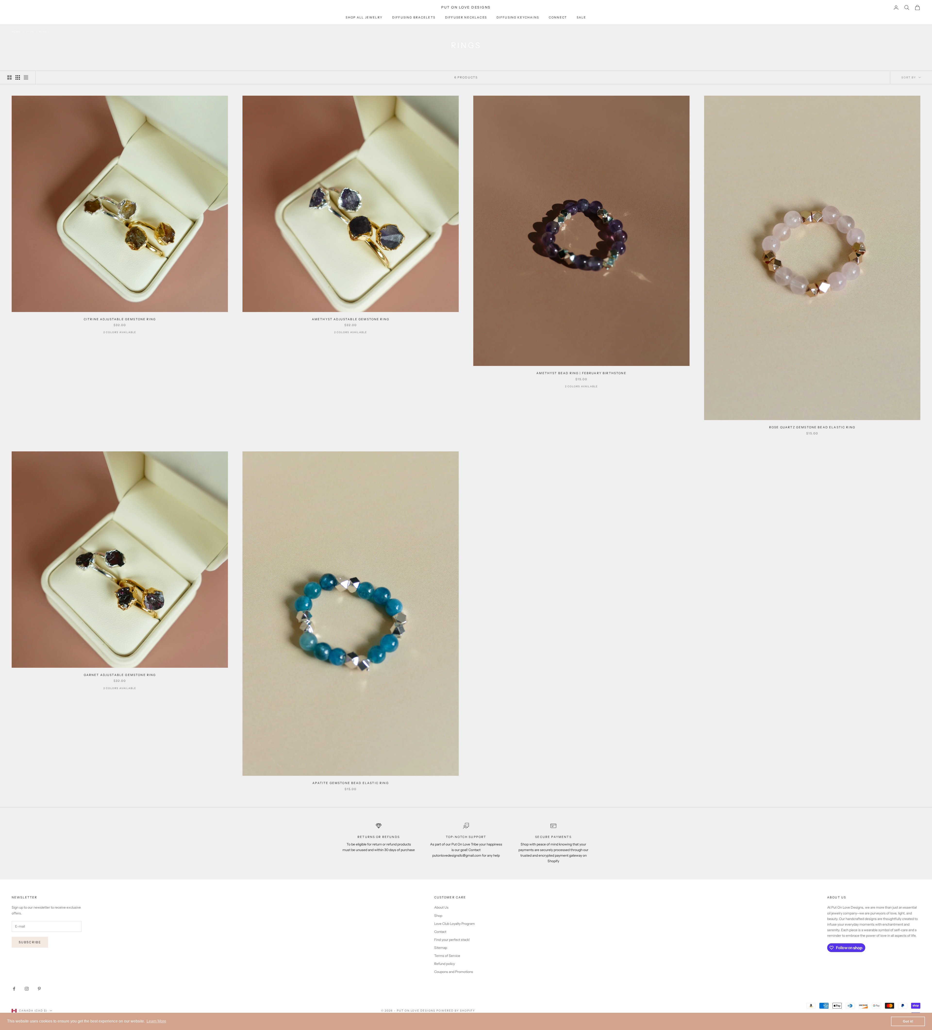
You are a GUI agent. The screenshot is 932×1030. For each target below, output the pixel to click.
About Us (441, 907)
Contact (440, 931)
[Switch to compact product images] (26, 77)
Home (16, 31)
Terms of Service (447, 956)
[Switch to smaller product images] (18, 77)
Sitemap (440, 948)
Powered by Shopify (455, 1010)
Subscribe (30, 942)
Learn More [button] (156, 1021)
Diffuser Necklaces (466, 17)
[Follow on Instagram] (26, 988)
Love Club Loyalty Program (454, 923)
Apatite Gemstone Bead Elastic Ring (350, 783)
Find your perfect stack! (452, 939)
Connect (558, 17)
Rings (44, 31)
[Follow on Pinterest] (39, 988)
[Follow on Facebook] (14, 988)
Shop (30, 31)
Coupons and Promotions (453, 972)
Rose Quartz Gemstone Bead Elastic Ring (812, 427)
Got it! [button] (908, 1021)
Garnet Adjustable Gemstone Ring (120, 675)
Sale (581, 17)
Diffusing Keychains (518, 17)
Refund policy (444, 964)
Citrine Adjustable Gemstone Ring (120, 319)
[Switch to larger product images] (9, 77)
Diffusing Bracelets (413, 17)
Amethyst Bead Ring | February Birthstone (581, 373)
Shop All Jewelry (364, 17)
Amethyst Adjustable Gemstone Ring (350, 319)
